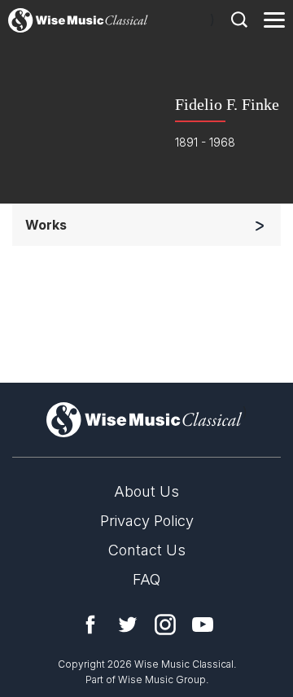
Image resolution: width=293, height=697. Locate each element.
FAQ (146, 579)
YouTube (202, 624)
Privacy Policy (147, 520)
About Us (146, 491)
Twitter (127, 624)
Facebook (90, 624)
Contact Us (147, 550)
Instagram (165, 624)
